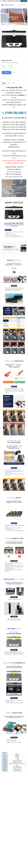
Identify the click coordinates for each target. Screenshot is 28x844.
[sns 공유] (25, 57)
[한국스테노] (7, 5)
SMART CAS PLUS (21, 23)
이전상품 (4, 77)
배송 (9, 83)
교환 (14, 83)
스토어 (9, 23)
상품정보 (4, 83)
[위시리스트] (14, 72)
